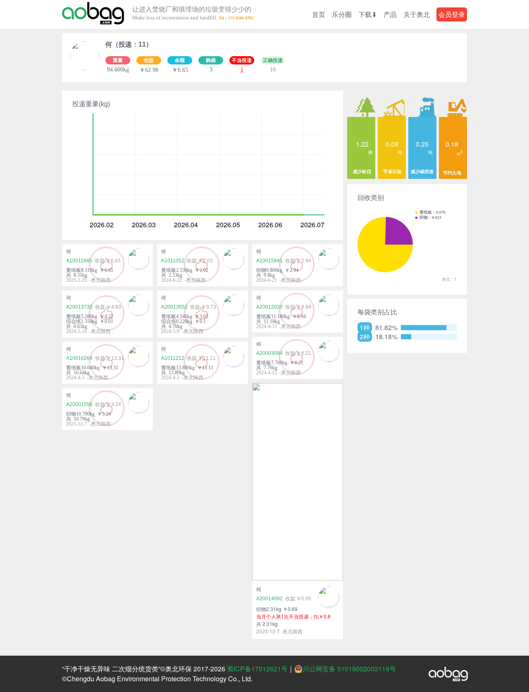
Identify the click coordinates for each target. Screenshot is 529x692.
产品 (390, 14)
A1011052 (172, 261)
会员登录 (451, 14)
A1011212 (172, 358)
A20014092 (269, 599)
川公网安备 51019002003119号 (349, 669)
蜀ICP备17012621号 (257, 668)
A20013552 (174, 307)
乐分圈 (342, 14)
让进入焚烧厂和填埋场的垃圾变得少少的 (191, 13)
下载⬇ (367, 14)
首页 (318, 14)
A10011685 (79, 261)
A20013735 (79, 307)
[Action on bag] (93, 14)
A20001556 (79, 404)
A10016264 (79, 358)
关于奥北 (416, 14)
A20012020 (269, 307)
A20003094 (269, 353)
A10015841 (269, 261)
